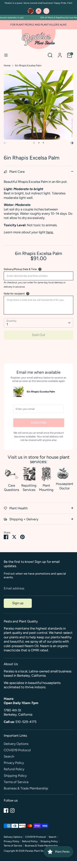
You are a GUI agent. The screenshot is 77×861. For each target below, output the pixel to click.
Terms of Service (16, 782)
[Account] (60, 53)
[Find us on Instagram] (46, 11)
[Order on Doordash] (38, 11)
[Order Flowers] (31, 11)
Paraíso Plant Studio (36, 850)
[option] (38, 105)
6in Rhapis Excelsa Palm (28, 65)
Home (7, 65)
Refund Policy (14, 769)
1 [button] (34, 143)
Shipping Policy (15, 776)
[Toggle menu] (6, 55)
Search (9, 756)
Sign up (18, 603)
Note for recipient (14, 293)
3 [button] (43, 142)
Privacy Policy (14, 763)
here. (50, 232)
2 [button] (38, 142)
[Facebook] (6, 810)
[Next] (72, 143)
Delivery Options (16, 744)
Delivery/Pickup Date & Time (20, 269)
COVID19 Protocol (17, 750)
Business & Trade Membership (26, 788)
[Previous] (5, 143)
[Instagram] (12, 810)
